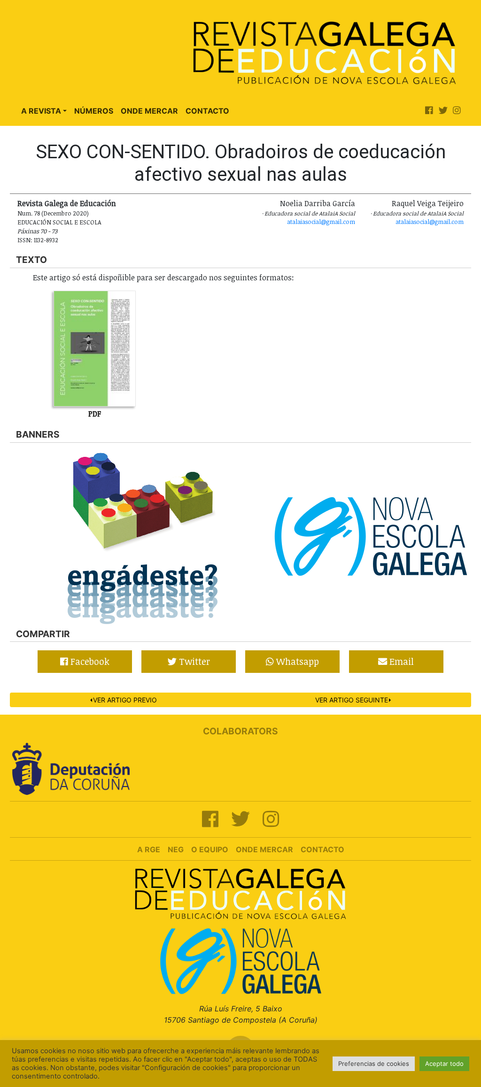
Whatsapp (296, 661)
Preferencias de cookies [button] (373, 1063)
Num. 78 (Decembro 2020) (53, 213)
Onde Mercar (149, 111)
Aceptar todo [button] (444, 1063)
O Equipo (209, 849)
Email (400, 661)
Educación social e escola (59, 222)
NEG (176, 849)
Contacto (207, 111)
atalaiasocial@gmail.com (321, 221)
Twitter (193, 661)
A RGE (148, 849)
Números (93, 111)
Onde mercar (264, 849)
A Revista (41, 111)
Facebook (88, 661)
